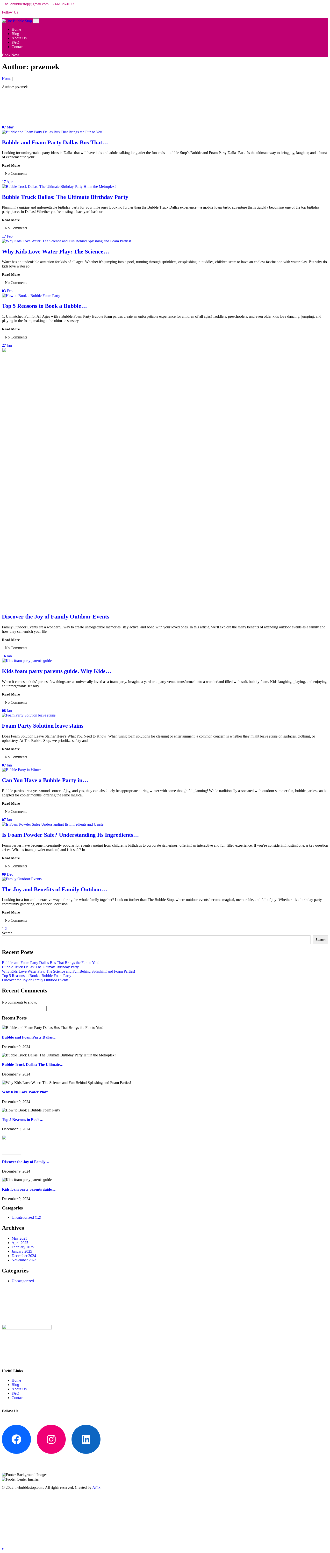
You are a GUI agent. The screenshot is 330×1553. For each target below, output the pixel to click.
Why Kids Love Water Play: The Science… (55, 251)
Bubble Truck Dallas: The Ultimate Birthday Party (65, 197)
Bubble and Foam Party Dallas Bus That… (55, 142)
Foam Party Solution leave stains (43, 726)
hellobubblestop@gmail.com (27, 4)
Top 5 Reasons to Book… (22, 1119)
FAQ (16, 42)
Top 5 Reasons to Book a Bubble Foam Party (36, 976)
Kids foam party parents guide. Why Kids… (56, 671)
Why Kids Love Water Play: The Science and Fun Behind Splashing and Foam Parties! (68, 971)
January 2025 (22, 1251)
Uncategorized (26, 1217)
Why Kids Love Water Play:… (27, 1092)
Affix (96, 1487)
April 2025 (20, 1243)
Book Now (10, 55)
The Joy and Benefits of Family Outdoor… (55, 889)
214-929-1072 (63, 4)
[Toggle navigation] (36, 20)
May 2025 (19, 1238)
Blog (16, 34)
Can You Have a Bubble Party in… (45, 780)
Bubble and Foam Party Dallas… (29, 1037)
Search (7, 933)
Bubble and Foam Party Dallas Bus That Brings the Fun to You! (51, 963)
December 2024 (24, 1256)
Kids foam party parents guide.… (29, 1189)
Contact (18, 47)
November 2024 (24, 1260)
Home (17, 29)
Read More (11, 165)
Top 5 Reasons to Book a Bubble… (44, 306)
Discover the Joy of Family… (25, 1162)
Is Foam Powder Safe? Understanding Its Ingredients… (70, 835)
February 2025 (23, 1247)
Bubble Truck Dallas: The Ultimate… (33, 1064)
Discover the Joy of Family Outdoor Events (55, 616)
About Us (20, 38)
